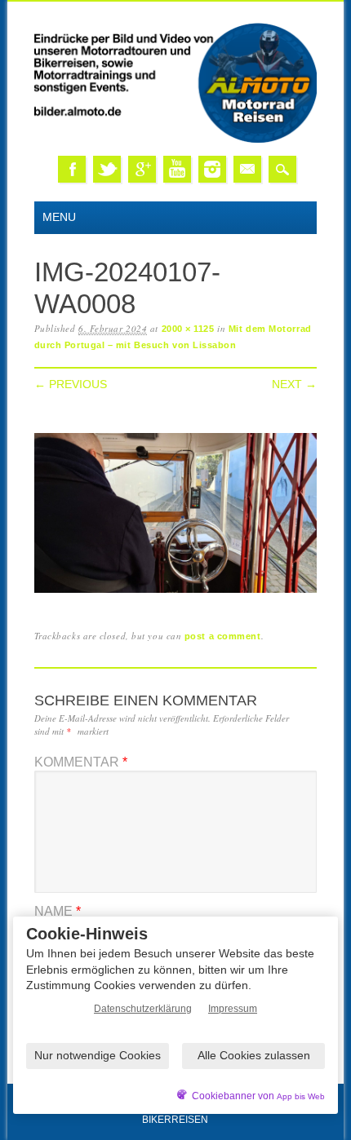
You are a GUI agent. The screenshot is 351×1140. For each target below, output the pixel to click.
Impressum (232, 1008)
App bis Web (301, 1096)
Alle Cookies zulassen (254, 1055)
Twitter (107, 169)
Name (57, 911)
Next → (294, 384)
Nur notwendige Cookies (97, 1055)
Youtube (177, 169)
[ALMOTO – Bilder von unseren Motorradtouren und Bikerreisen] (176, 140)
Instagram (212, 169)
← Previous (70, 384)
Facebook (72, 169)
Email (247, 169)
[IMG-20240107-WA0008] (176, 593)
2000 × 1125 (188, 329)
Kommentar (80, 762)
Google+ (142, 169)
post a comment (222, 636)
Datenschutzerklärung (143, 1008)
